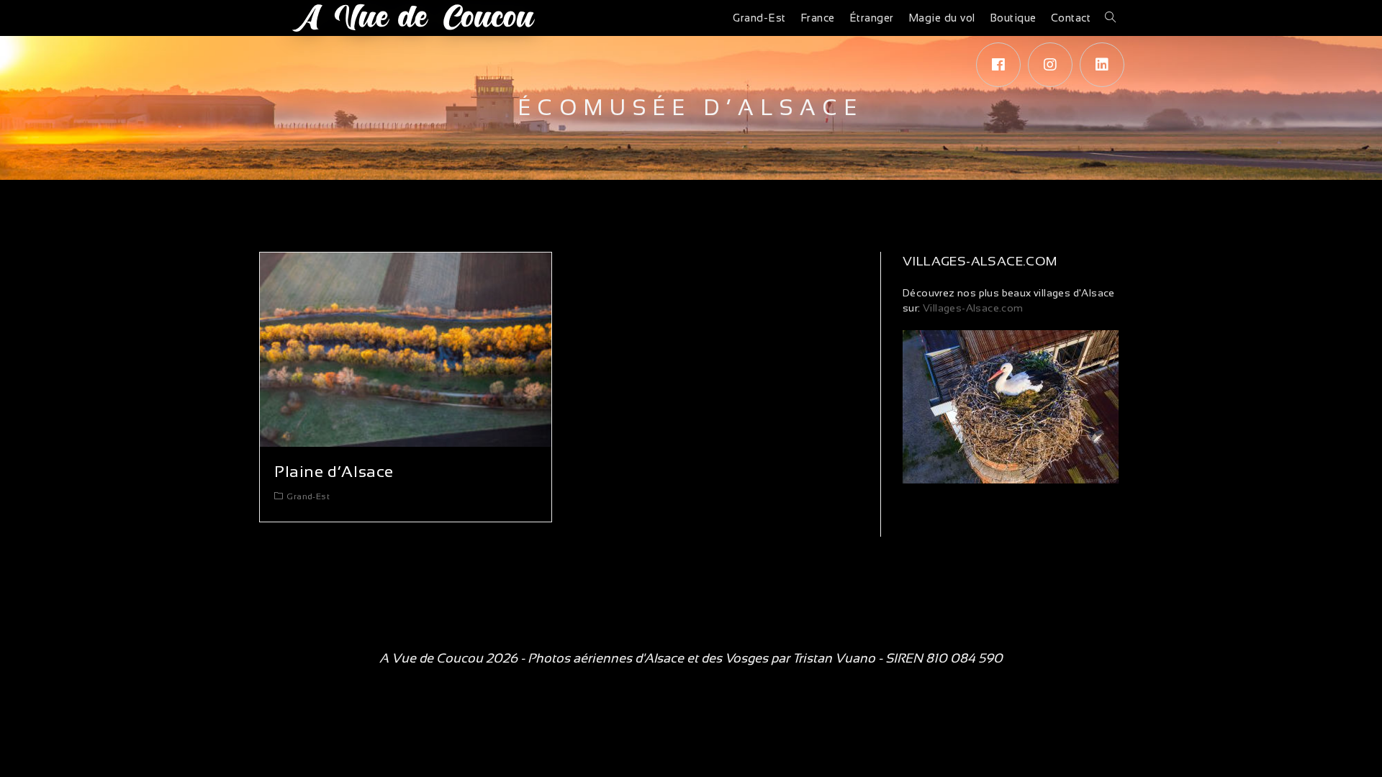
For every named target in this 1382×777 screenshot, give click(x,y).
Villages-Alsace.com (972, 308)
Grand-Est (308, 496)
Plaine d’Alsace (334, 472)
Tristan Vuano (833, 658)
